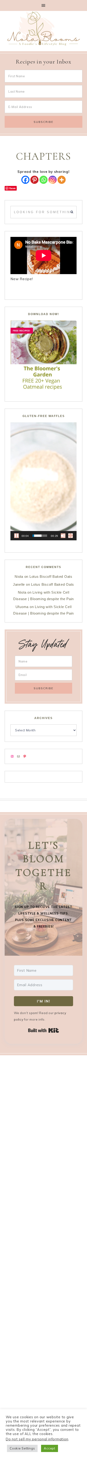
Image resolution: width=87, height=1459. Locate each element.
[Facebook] (25, 180)
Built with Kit (43, 1030)
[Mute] (63, 535)
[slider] (39, 536)
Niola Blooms (43, 28)
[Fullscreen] (70, 535)
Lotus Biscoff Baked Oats (50, 576)
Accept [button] (49, 1448)
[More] (62, 180)
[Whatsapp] (43, 180)
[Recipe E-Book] (43, 355)
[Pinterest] (34, 180)
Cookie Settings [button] (22, 1448)
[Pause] (16, 535)
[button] (43, 5)
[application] (43, 481)
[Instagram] (52, 180)
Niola (19, 576)
